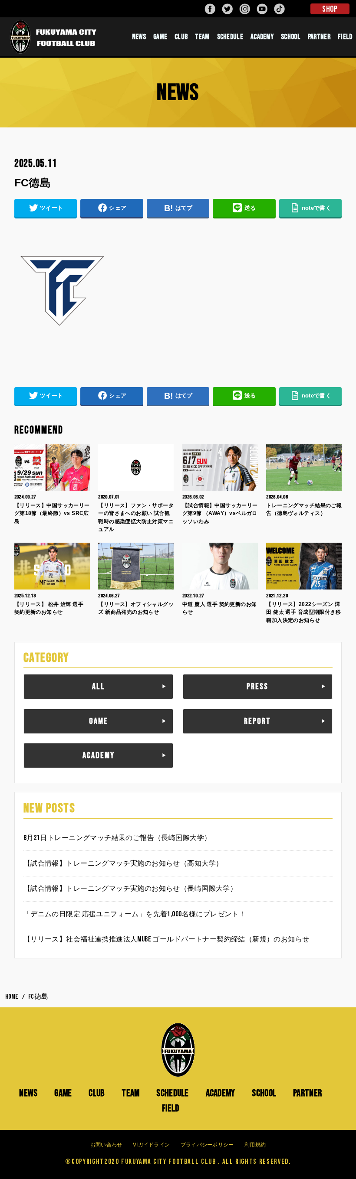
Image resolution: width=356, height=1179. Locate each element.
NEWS (139, 37)
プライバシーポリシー (207, 1145)
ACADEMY (262, 37)
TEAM (202, 37)
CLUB (181, 37)
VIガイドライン (151, 1145)
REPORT (257, 721)
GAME (160, 37)
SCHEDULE (230, 37)
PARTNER (319, 37)
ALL (98, 686)
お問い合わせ (106, 1145)
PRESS (257, 686)
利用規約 (255, 1145)
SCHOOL (290, 37)
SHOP (329, 9)
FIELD (170, 1108)
